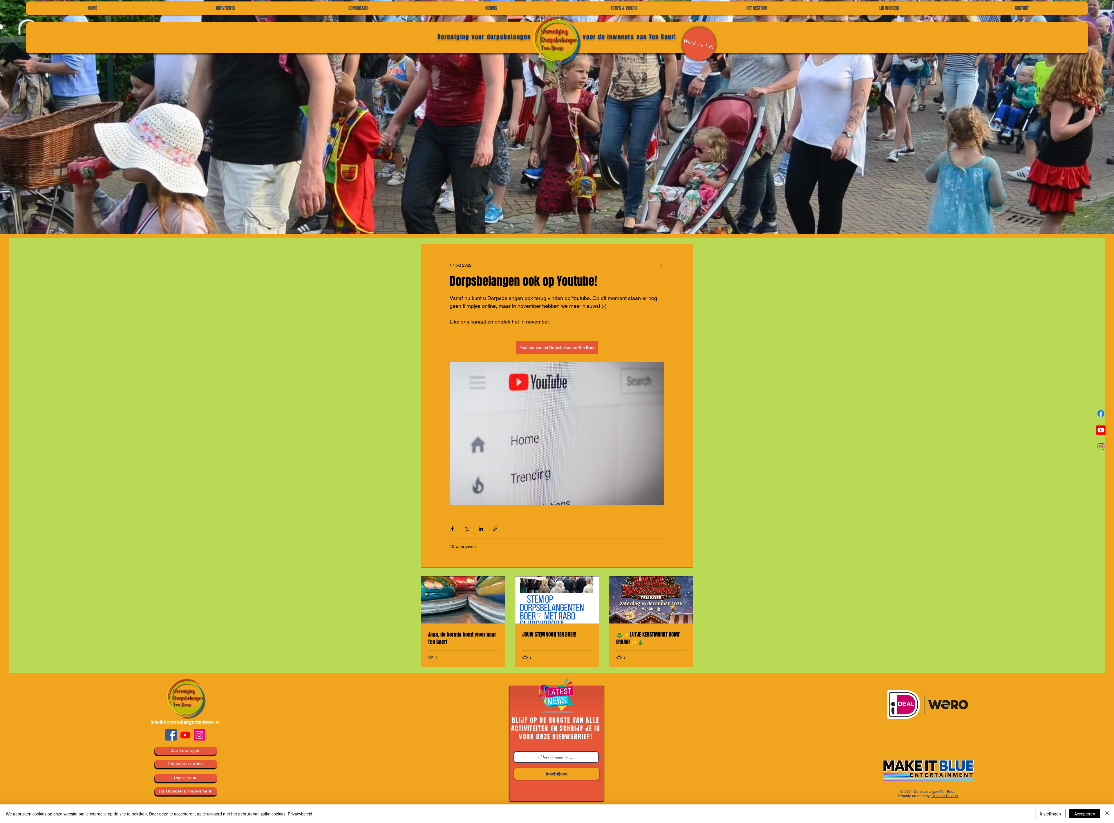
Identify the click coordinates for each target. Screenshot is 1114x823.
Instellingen (1050, 814)
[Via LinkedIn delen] (481, 528)
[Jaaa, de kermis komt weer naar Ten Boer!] (463, 599)
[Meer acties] (660, 265)
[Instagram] (199, 735)
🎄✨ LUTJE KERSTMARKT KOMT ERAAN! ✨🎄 (648, 638)
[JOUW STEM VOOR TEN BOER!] (557, 599)
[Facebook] (171, 735)
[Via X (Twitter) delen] (466, 528)
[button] (358, 8)
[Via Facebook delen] (452, 528)
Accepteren (1084, 814)
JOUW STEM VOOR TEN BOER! (549, 634)
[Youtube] (185, 735)
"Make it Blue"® (944, 796)
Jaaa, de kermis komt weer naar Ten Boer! (462, 638)
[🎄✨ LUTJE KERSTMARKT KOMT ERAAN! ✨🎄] (651, 599)
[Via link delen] (495, 528)
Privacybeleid (300, 814)
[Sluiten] (1107, 813)
